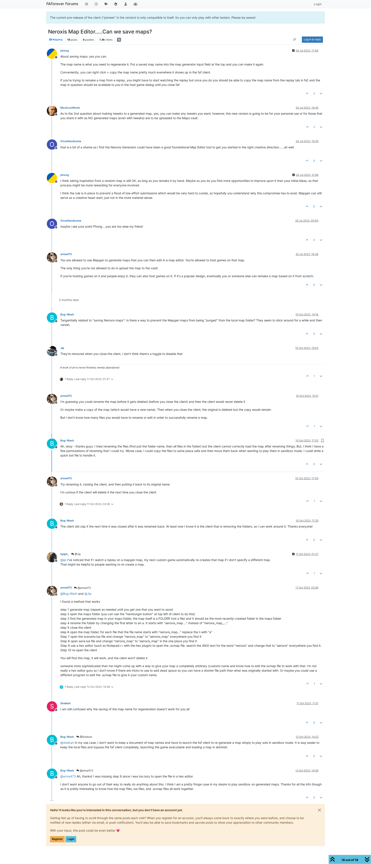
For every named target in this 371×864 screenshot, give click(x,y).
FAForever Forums (62, 4)
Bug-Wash (67, 314)
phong (64, 50)
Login (70, 839)
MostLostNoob (70, 107)
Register (57, 839)
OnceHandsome (70, 141)
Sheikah (65, 703)
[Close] (319, 810)
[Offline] (53, 53)
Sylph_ (64, 554)
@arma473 (84, 587)
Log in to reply (312, 39)
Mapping (57, 39)
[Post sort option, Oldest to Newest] (294, 40)
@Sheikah (85, 736)
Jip (62, 348)
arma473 (66, 254)
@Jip (77, 554)
